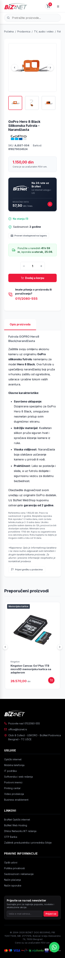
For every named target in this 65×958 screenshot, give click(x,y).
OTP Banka (10, 836)
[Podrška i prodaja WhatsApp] (54, 947)
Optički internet (12, 759)
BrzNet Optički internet (17, 819)
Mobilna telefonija (14, 765)
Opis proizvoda (20, 324)
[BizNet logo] (32, 713)
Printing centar (12, 788)
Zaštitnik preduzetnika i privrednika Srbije (28, 842)
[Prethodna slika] (14, 67)
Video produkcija (14, 793)
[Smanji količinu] (23, 266)
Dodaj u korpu (34, 278)
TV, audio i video (44, 31)
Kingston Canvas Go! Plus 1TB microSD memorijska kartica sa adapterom (31, 669)
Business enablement (16, 799)
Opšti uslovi (10, 862)
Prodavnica (23, 31)
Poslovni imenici (13, 782)
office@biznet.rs (17, 729)
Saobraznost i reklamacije (19, 874)
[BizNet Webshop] (16, 6)
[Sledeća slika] (50, 67)
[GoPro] (18, 138)
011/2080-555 (26, 298)
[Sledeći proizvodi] (60, 647)
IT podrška (10, 770)
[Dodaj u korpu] (51, 680)
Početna (9, 31)
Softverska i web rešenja (18, 776)
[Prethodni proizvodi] (5, 647)
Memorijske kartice (18, 606)
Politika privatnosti (14, 868)
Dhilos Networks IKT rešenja (20, 831)
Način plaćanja (12, 879)
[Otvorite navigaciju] (58, 6)
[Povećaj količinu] (41, 266)
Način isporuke (12, 885)
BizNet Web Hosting (15, 825)
